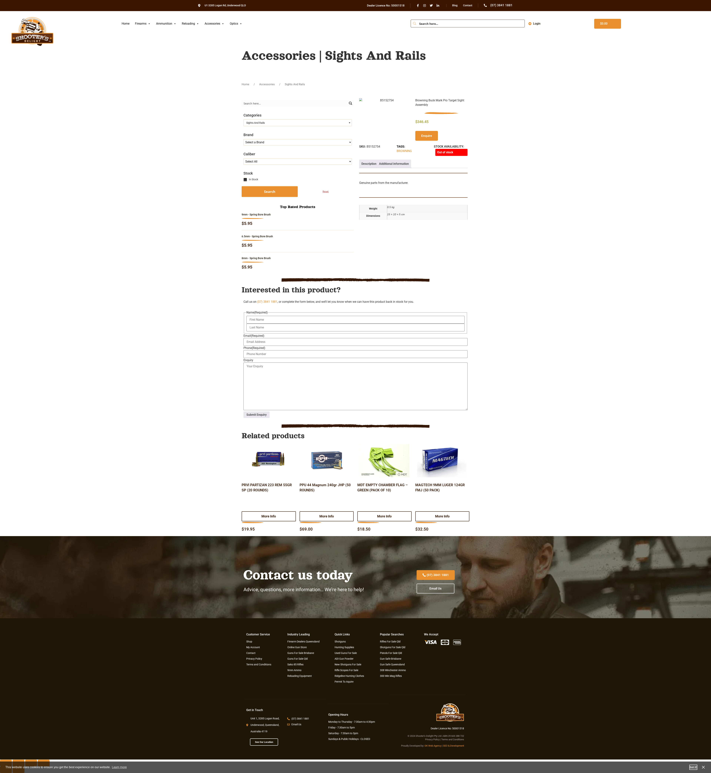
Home (125, 23)
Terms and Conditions (452, 739)
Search (269, 191)
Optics (234, 23)
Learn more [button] (119, 767)
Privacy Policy (432, 739)
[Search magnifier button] (414, 23)
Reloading (188, 23)
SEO (445, 745)
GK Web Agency (433, 745)
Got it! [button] (693, 767)
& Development (456, 745)
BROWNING (404, 151)
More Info (268, 516)
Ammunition (164, 23)
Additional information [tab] (394, 164)
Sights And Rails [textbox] (255, 122)
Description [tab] (368, 164)
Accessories (212, 23)
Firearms (140, 23)
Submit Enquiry (256, 414)
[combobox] (298, 123)
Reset (326, 191)
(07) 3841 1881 (267, 301)
